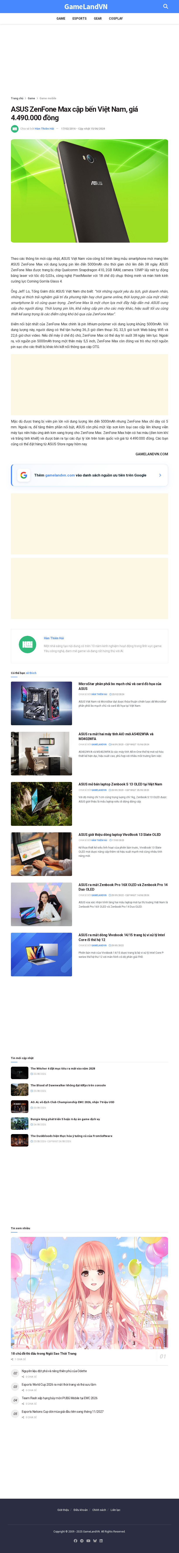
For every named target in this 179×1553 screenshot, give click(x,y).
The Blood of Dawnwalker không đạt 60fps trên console (68, 1085)
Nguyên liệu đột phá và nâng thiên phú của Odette (54, 1371)
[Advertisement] (89, 61)
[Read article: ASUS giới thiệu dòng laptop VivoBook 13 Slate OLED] (41, 854)
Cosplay (116, 18)
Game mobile (48, 98)
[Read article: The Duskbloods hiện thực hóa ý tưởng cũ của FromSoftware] (19, 1140)
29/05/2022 (117, 945)
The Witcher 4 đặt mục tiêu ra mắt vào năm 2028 (63, 1068)
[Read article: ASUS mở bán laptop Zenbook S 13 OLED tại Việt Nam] (41, 804)
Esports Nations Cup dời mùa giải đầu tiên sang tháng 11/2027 (62, 1411)
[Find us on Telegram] (82, 1541)
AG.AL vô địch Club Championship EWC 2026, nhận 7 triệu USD (72, 1102)
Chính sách (99, 1510)
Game (61, 18)
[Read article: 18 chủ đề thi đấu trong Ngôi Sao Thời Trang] (89, 1293)
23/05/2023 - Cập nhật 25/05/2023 (130, 790)
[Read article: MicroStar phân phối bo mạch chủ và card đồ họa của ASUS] (41, 703)
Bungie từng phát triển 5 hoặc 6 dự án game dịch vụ (65, 1119)
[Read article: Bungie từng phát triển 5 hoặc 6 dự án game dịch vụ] (19, 1123)
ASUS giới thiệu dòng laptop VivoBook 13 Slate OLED (120, 835)
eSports (79, 18)
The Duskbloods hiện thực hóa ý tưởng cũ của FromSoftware (71, 1136)
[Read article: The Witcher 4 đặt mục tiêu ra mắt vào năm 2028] (19, 1073)
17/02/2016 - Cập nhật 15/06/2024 (83, 128)
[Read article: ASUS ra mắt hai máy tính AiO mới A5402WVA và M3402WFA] (41, 753)
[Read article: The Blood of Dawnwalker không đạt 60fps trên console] (19, 1089)
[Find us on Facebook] (75, 1541)
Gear (98, 18)
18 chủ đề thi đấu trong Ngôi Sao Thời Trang (43, 1354)
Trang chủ (17, 98)
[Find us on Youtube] (88, 1541)
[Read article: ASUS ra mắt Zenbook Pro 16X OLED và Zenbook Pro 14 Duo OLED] (41, 904)
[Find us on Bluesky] (95, 1541)
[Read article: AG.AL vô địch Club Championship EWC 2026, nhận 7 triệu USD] (19, 1106)
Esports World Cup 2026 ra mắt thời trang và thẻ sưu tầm (59, 1384)
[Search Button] (165, 6)
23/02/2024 (118, 694)
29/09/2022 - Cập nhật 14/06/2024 (130, 895)
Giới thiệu (63, 1510)
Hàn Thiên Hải (44, 128)
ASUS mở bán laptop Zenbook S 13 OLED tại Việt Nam (120, 784)
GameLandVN (86, 6)
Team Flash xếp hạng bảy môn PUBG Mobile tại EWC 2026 (59, 1398)
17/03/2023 (118, 840)
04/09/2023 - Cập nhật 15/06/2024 (130, 744)
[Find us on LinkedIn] (101, 1541)
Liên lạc (115, 1510)
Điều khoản (81, 1510)
